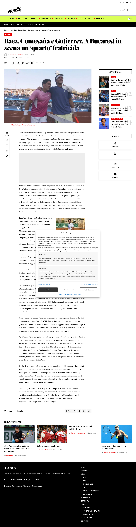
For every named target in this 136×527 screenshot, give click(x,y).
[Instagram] (130, 2)
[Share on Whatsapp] (23, 63)
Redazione (9, 455)
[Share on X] (18, 63)
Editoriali (8, 34)
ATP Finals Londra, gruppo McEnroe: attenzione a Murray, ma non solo (18, 449)
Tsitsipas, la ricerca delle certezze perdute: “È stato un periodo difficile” (120, 82)
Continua (48, 290)
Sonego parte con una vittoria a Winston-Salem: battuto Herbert (120, 110)
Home (6, 30)
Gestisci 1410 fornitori (44, 284)
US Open (119, 118)
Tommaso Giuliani (16, 55)
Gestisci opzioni (88, 290)
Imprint (79, 294)
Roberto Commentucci (78, 433)
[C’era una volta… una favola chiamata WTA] (116, 434)
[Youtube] (115, 175)
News (113, 77)
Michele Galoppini (109, 452)
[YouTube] (127, 2)
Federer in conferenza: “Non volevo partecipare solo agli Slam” (120, 124)
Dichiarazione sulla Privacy (70, 294)
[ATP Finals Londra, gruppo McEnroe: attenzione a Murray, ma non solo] (19, 434)
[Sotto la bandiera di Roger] (52, 434)
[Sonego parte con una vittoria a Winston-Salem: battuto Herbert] (104, 110)
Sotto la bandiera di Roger (48, 446)
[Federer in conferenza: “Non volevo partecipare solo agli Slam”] (104, 123)
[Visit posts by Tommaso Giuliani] (5, 54)
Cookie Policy (58, 294)
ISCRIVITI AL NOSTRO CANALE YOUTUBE (27, 24)
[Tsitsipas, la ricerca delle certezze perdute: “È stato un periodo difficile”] (104, 82)
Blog (11, 30)
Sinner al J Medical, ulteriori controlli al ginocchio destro (118, 96)
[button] (130, 10)
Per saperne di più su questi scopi (89, 284)
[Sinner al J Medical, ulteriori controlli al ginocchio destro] (104, 96)
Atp (113, 105)
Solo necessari (69, 290)
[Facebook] (121, 2)
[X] (124, 2)
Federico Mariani (44, 450)
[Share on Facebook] (14, 63)
